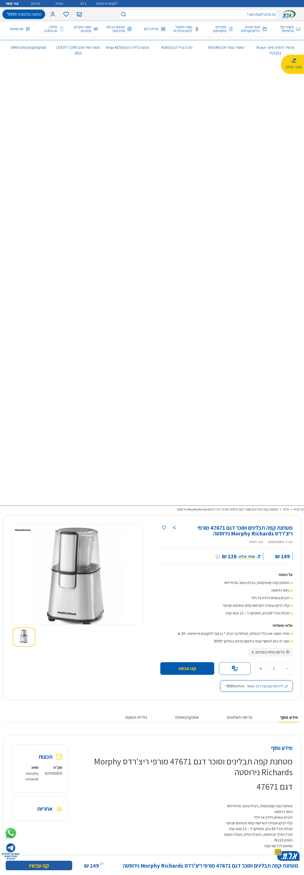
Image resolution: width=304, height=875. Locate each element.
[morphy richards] (22, 530)
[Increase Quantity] (260, 668)
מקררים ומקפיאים (219, 29)
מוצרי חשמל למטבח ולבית (182, 29)
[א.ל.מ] (290, 14)
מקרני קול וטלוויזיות (287, 29)
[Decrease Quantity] (287, 668)
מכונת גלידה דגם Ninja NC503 (127, 47)
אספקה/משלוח (187, 717)
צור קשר (12, 3)
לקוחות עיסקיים (107, 3)
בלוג (83, 3)
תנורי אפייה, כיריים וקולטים (250, 29)
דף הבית (298, 509)
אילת (286, 509)
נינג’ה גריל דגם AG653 (176, 47)
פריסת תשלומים (239, 717)
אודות (59, 3)
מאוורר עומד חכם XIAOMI (226, 47)
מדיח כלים (151, 29)
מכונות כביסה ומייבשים (115, 29)
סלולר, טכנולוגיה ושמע (50, 29)
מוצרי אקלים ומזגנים (82, 29)
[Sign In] (52, 14)
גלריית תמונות (136, 717)
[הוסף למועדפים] (164, 527)
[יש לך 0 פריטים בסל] (79, 14)
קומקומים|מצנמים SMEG (28, 47)
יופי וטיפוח (17, 29)
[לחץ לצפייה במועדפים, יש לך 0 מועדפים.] (66, 14)
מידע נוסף (289, 717)
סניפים (35, 3)
